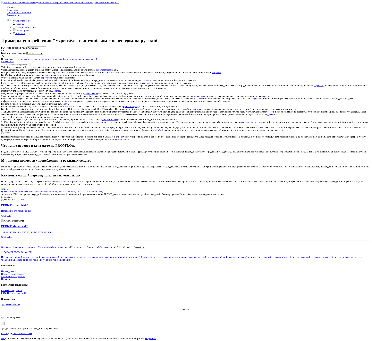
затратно (216, 72)
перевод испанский (93, 257)
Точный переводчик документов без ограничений (26, 232)
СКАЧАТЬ (6, 216)
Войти (4, 333)
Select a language (125, 247)
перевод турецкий (302, 257)
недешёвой (157, 130)
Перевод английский (11, 257)
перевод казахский (197, 257)
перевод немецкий (50, 257)
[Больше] (6, 132)
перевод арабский (162, 257)
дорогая (62, 117)
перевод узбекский (344, 257)
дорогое (56, 91)
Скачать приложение (25, 27)
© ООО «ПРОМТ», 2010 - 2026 (16, 252)
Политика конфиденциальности (54, 247)
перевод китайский (217, 257)
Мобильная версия (106, 247)
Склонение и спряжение (13, 276)
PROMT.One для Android (13, 293)
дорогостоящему (130, 106)
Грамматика (13, 15)
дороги (81, 67)
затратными (199, 96)
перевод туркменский (322, 257)
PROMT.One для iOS (11, 290)
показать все (7, 61)
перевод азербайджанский (139, 257)
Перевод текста (8, 271)
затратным (110, 83)
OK (3, 338)
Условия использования (24, 247)
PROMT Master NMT (14, 226)
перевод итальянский (114, 257)
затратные (196, 109)
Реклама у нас (22, 30)
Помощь (19, 24)
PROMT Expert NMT (14, 205)
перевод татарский (282, 257)
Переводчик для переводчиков (16, 211)
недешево (270, 114)
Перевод (11, 7)
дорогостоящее (103, 70)
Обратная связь (23, 20)
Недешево (256, 98)
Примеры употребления (13, 274)
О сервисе (6, 247)
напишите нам (122, 139)
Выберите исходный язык (14, 48)
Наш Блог (20, 33)
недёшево (318, 85)
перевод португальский (260, 257)
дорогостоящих (145, 80)
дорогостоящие (90, 93)
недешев (61, 75)
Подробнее (150, 338)
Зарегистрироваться (22, 333)
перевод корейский (237, 257)
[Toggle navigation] (118, 3)
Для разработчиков (10, 304)
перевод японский (62, 260)
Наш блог (6, 279)
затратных (251, 122)
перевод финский (23, 260)
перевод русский (31, 257)
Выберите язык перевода (13, 53)
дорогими (46, 77)
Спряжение (19, 12)
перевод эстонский (42, 260)
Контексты (12, 10)
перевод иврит (179, 257)
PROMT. (87, 2)
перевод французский (71, 257)
